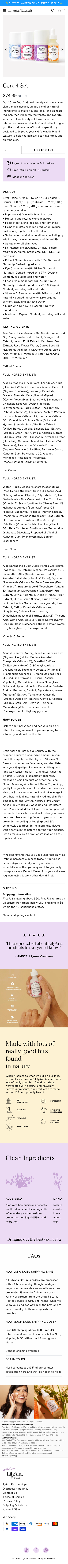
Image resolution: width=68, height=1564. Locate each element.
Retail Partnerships (15, 1484)
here (23, 1371)
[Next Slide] (62, 49)
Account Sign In (13, 1509)
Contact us (10, 1492)
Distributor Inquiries (15, 1488)
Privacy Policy (11, 1500)
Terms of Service (13, 1496)
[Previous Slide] (6, 49)
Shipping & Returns (15, 1505)
